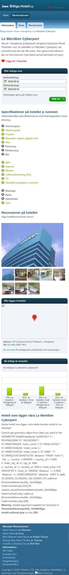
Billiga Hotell (6, 31)
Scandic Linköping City (14, 543)
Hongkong (26, 31)
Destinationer (20, 15)
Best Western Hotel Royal (16, 537)
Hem (5, 15)
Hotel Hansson (10, 530)
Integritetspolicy (11, 561)
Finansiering (9, 557)
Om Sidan (8, 550)
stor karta (10, 350)
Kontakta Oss (10, 554)
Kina (17, 31)
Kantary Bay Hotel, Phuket (16, 540)
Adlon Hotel (9, 533)
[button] (34, 318)
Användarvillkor (10, 564)
